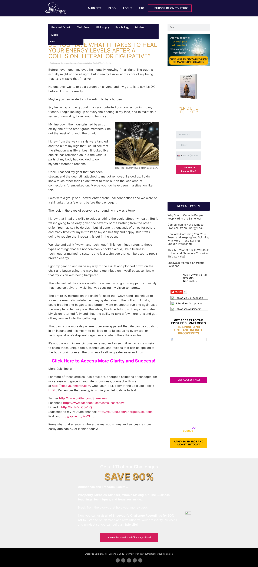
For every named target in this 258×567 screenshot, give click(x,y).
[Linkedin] (129, 560)
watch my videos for (195, 275)
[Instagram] (140, 560)
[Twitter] (123, 560)
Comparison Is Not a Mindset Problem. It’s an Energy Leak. (186, 226)
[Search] (206, 27)
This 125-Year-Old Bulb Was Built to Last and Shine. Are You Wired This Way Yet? (188, 253)
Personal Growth (61, 27)
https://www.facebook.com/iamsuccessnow (94, 403)
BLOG (112, 8)
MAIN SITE (95, 8)
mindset (140, 27)
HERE (52, 390)
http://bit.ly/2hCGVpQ (76, 407)
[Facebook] (118, 560)
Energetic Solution (84, 63)
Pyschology (122, 27)
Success (73, 63)
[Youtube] (135, 560)
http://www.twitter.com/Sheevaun (83, 398)
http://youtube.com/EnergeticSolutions (125, 412)
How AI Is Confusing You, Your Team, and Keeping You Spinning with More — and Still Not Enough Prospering (188, 239)
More (55, 34)
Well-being (83, 27)
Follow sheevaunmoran (188, 308)
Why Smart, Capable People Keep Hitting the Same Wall (185, 217)
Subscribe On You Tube (170, 8)
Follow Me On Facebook (189, 297)
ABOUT (127, 8)
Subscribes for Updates (188, 303)
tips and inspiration (190, 279)
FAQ (141, 8)
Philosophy (102, 27)
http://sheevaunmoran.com (71, 386)
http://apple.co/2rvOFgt (77, 416)
